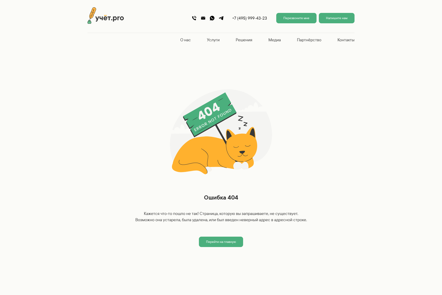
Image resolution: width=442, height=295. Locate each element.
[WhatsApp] (212, 18)
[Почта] (203, 18)
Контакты (346, 39)
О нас (185, 39)
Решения (244, 39)
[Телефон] (194, 18)
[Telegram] (221, 18)
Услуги (213, 39)
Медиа (274, 39)
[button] (296, 18)
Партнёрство (309, 39)
